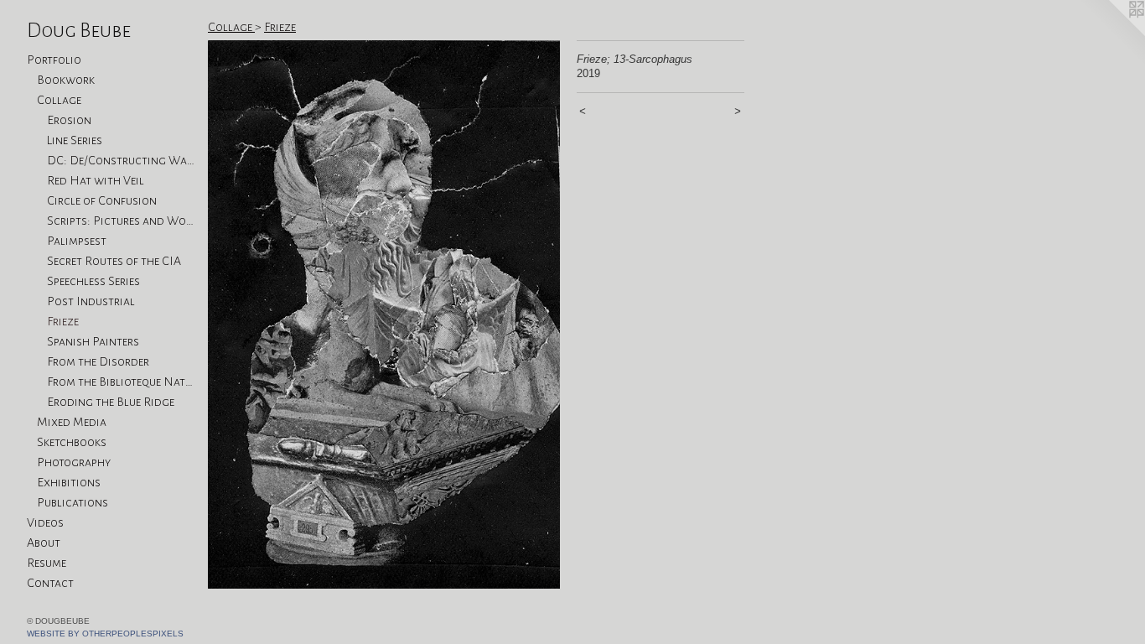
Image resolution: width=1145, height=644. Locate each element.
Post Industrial (91, 301)
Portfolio (54, 59)
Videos (45, 522)
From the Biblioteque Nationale (120, 381)
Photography (74, 462)
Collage (59, 99)
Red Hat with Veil (95, 180)
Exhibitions (69, 482)
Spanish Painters (93, 341)
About (43, 542)
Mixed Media (71, 421)
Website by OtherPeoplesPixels (105, 633)
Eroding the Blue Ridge (110, 401)
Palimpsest (76, 240)
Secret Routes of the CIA (114, 260)
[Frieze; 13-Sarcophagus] (384, 314)
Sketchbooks (71, 442)
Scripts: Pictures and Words (120, 220)
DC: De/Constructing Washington (120, 160)
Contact (50, 582)
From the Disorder (98, 361)
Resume (46, 562)
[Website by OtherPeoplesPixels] (1111, 33)
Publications (72, 502)
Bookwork (66, 79)
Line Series (74, 140)
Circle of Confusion (102, 200)
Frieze (63, 321)
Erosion (69, 120)
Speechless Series (93, 281)
